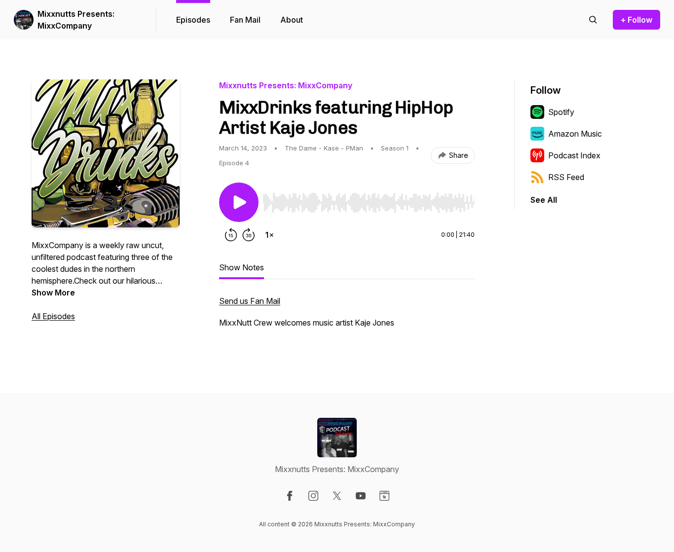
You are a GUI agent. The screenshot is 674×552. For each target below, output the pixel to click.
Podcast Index (574, 155)
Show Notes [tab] (241, 267)
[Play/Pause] (239, 202)
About (291, 20)
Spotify (561, 112)
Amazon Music (575, 134)
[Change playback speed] (269, 235)
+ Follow (636, 20)
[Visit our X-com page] (337, 496)
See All (543, 200)
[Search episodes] (593, 20)
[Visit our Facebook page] (290, 496)
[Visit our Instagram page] (313, 496)
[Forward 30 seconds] (249, 235)
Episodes (193, 20)
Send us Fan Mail (249, 301)
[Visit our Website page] (384, 496)
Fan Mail (245, 20)
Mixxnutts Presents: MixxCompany (75, 20)
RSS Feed (566, 177)
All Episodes (53, 316)
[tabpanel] (347, 316)
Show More (53, 292)
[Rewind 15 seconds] (231, 235)
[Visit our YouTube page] (361, 496)
